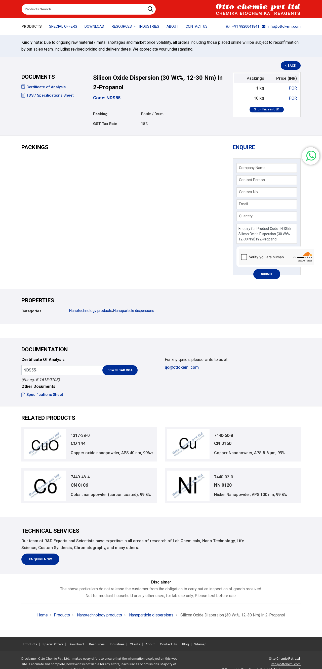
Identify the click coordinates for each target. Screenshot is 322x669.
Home (42, 615)
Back (292, 65)
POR (293, 88)
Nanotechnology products (90, 310)
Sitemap (200, 644)
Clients (135, 644)
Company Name (252, 167)
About (172, 26)
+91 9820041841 (245, 26)
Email (243, 204)
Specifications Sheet (44, 394)
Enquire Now (40, 559)
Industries (149, 26)
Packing (100, 114)
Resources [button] (122, 26)
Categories (31, 311)
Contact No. (249, 192)
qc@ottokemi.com (182, 367)
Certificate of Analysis (46, 87)
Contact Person (252, 180)
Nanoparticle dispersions (133, 310)
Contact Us (197, 26)
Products (31, 26)
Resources (97, 644)
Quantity (246, 216)
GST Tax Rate (105, 123)
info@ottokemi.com (284, 26)
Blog (185, 644)
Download (94, 26)
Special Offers (63, 26)
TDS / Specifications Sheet (50, 95)
